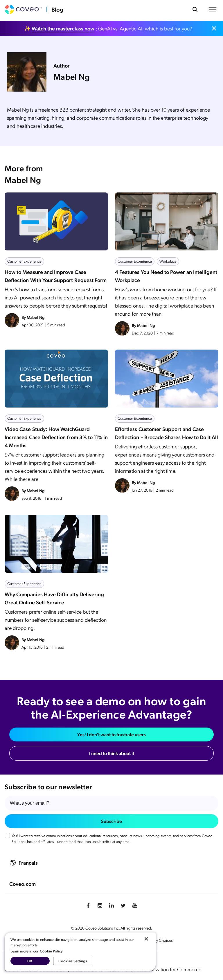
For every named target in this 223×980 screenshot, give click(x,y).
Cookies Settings (72, 960)
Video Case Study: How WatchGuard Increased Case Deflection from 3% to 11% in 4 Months (56, 437)
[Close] (146, 938)
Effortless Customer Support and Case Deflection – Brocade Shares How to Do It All (166, 433)
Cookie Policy (51, 950)
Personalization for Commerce (168, 969)
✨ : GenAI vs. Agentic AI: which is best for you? (108, 28)
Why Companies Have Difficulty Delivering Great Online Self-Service (54, 598)
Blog (57, 9)
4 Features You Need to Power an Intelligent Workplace (166, 275)
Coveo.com (22, 883)
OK (30, 960)
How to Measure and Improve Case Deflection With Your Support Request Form (56, 275)
